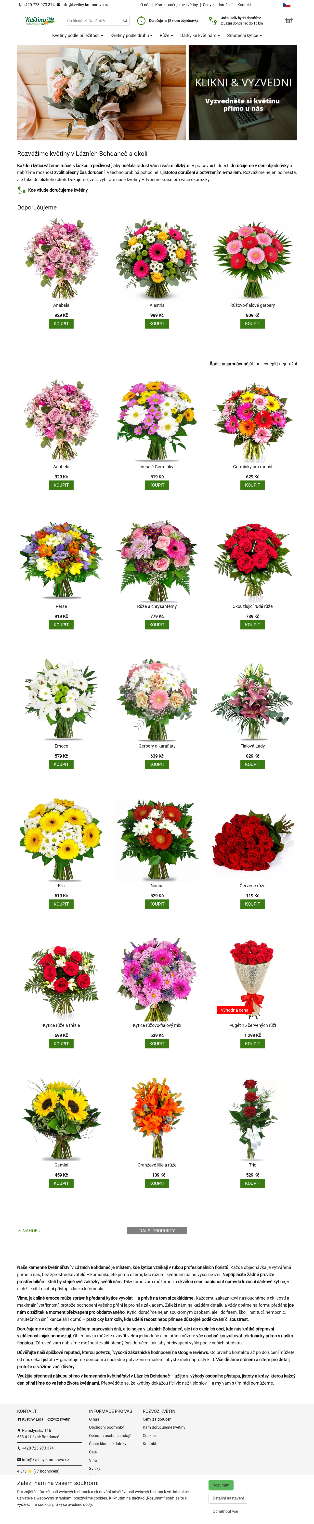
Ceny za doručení (218, 4)
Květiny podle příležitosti (76, 35)
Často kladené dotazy (107, 1443)
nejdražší (288, 363)
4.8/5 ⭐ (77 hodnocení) (38, 1471)
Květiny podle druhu (130, 35)
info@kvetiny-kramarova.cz (85, 4)
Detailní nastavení (228, 1498)
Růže (165, 35)
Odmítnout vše (225, 1511)
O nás (145, 4)
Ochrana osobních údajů (110, 1435)
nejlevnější (266, 363)
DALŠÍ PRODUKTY (157, 1230)
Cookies (150, 1435)
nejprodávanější (237, 363)
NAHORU (31, 1230)
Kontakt (244, 4)
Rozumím (221, 1485)
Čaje (93, 1452)
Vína (93, 1460)
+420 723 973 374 (38, 4)
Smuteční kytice (243, 35)
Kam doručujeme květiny (176, 4)
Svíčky (94, 1468)
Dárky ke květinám (198, 35)
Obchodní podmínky (106, 1427)
